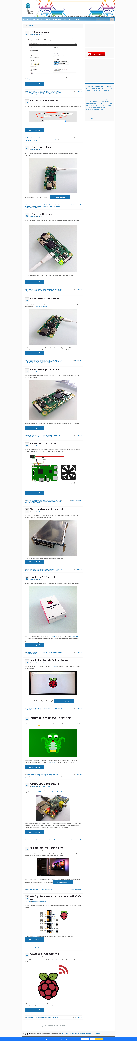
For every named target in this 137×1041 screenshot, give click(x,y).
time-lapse (93, 116)
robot (94, 112)
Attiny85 (108, 88)
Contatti (77, 19)
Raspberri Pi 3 (74, 636)
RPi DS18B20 (48, 501)
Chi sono (26, 19)
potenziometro (97, 109)
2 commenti (79, 91)
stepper (109, 114)
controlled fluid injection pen (96, 90)
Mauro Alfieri (34, 34)
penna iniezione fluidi (96, 107)
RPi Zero (32, 139)
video (33, 841)
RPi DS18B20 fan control (43, 443)
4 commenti (79, 289)
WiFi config (50, 436)
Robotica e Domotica (47, 662)
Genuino (92, 97)
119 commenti (78, 947)
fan (54, 500)
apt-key (33, 91)
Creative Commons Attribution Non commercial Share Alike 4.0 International (81, 1033)
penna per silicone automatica (90, 109)
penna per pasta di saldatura (104, 107)
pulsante (102, 109)
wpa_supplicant (31, 140)
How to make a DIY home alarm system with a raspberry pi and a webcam (50, 792)
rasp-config (38, 204)
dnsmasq (41, 137)
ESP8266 (100, 95)
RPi (40, 94)
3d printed (93, 86)
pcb (86, 107)
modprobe (31, 501)
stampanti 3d (30, 711)
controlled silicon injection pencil (101, 92)
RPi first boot (58, 204)
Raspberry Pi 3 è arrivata (43, 577)
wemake (104, 116)
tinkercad (101, 116)
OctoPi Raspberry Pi (42, 708)
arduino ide (88, 88)
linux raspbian (41, 92)
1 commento (78, 360)
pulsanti (105, 109)
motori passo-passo (105, 101)
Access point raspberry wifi (44, 953)
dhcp (37, 137)
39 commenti (78, 1017)
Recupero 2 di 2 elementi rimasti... (55, 1025)
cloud (91, 90)
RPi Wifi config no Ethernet (44, 369)
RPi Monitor (45, 94)
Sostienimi (35, 19)
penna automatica (90, 107)
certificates (38, 91)
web (48, 776)
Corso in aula (56, 19)
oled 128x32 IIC (93, 105)
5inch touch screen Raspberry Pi (47, 509)
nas (97, 103)
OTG (27, 289)
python (36, 501)
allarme (28, 839)
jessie (50, 137)
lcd (102, 99)
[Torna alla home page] (68, 8)
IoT (106, 97)
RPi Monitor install (40, 31)
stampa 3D (44, 776)
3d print (89, 86)
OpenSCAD (104, 105)
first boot (28, 204)
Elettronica (40, 34)
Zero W (38, 140)
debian (43, 91)
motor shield (94, 103)
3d (86, 86)
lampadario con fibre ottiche (90, 99)
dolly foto (109, 94)
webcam (59, 776)
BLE (111, 88)
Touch (49, 570)
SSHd (48, 290)
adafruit (105, 86)
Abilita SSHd (33, 360)
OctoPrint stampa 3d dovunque (38, 709)
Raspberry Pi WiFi (45, 435)
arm (105, 88)
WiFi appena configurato (40, 306)
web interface (53, 776)
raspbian (37, 94)
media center (29, 889)
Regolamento (67, 19)
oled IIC (100, 105)
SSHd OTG (52, 290)
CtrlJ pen (105, 94)
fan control (58, 500)
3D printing (29, 708)
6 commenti (79, 774)
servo (106, 112)
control (42, 500)
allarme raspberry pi (35, 839)
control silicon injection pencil (99, 94)
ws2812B (91, 118)
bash (33, 500)
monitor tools (53, 92)
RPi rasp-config (28, 206)
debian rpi (47, 91)
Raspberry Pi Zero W (34, 361)
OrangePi (29, 79)
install (26, 92)
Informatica (40, 662)
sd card (48, 889)
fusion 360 (88, 97)
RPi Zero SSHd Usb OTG (42, 214)
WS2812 (87, 118)
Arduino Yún (102, 88)
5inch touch (33, 569)
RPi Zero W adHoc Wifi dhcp (45, 100)
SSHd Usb (58, 290)
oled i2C (97, 105)
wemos (107, 116)
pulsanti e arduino (89, 111)
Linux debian (34, 92)
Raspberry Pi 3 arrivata (46, 652)
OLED (111, 103)
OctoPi (34, 708)
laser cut (99, 99)
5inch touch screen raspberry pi (54, 569)
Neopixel (103, 103)
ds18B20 (51, 500)
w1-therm (37, 502)
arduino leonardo (93, 88)
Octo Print (54, 666)
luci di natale (91, 101)
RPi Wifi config (34, 436)
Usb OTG (27, 292)
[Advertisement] (96, 35)
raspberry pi (54, 360)
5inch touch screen (41, 569)
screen (45, 570)
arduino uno (98, 88)
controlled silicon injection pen (90, 92)
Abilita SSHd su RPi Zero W (44, 298)
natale (99, 103)
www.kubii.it (52, 636)
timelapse (97, 116)
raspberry (59, 92)
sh (29, 502)
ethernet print (30, 774)
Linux (29, 92)
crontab (46, 500)
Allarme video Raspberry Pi (44, 783)
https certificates (55, 91)
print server (53, 762)
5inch (27, 569)
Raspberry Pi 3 (33, 289)
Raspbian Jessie (50, 204)
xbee (94, 118)
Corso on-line (45, 19)
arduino (109, 86)
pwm (93, 111)
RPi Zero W (38, 139)
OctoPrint (27, 709)
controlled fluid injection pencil (105, 90)
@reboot (28, 500)
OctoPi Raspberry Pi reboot (55, 708)
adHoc (28, 137)
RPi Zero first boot (43, 206)
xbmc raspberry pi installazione (46, 847)
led (27, 947)
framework (35, 936)
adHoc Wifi (33, 137)
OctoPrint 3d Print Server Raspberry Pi (50, 717)
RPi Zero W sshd (34, 207)
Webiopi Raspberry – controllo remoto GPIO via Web (55, 898)
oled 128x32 (88, 105)
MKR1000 (95, 101)
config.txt (36, 500)
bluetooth (88, 90)
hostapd (46, 137)
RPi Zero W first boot (41, 146)
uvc (30, 841)
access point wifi (42, 1017)
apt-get (28, 91)
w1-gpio (33, 502)
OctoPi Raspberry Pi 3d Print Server (49, 660)
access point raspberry (32, 1017)
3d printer (97, 86)
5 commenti (79, 435)
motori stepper (89, 103)
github (26, 501)
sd (45, 889)
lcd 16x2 (104, 99)
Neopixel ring (107, 103)
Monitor (47, 92)
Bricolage (40, 720)
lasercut (96, 99)
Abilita (28, 360)
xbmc (52, 889)
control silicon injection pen (90, 94)
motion (46, 839)
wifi (57, 139)
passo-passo (109, 105)
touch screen (54, 570)
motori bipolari (99, 101)
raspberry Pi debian (29, 94)
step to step (88, 116)
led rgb (110, 99)
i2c (99, 97)
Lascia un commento (76, 204)
